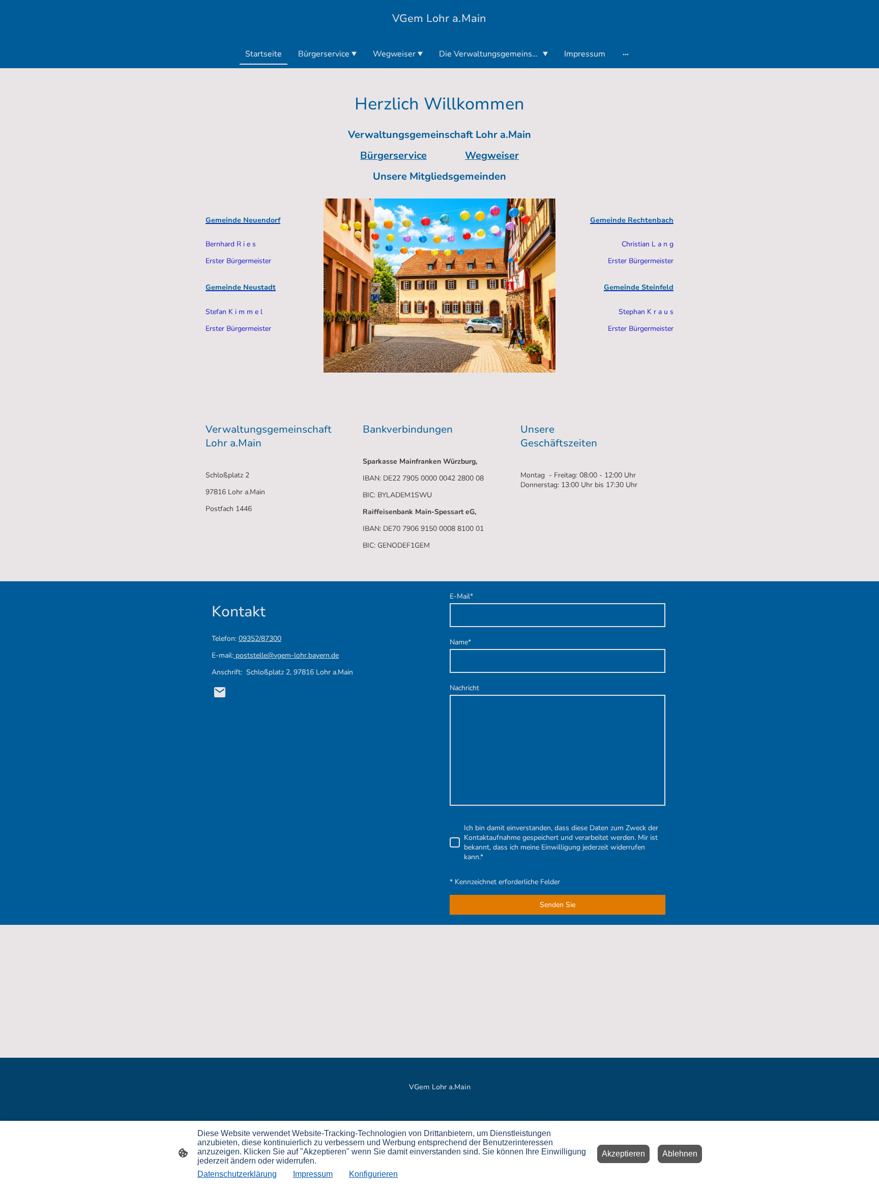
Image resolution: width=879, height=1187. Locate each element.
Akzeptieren (623, 1153)
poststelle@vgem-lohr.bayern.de (286, 655)
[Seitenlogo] (439, 30)
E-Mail (461, 596)
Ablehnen (679, 1153)
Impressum (313, 1174)
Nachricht (464, 688)
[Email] (220, 692)
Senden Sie (557, 905)
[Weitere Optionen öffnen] (626, 54)
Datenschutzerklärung (237, 1174)
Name (460, 642)
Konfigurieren (373, 1174)
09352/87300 (260, 638)
